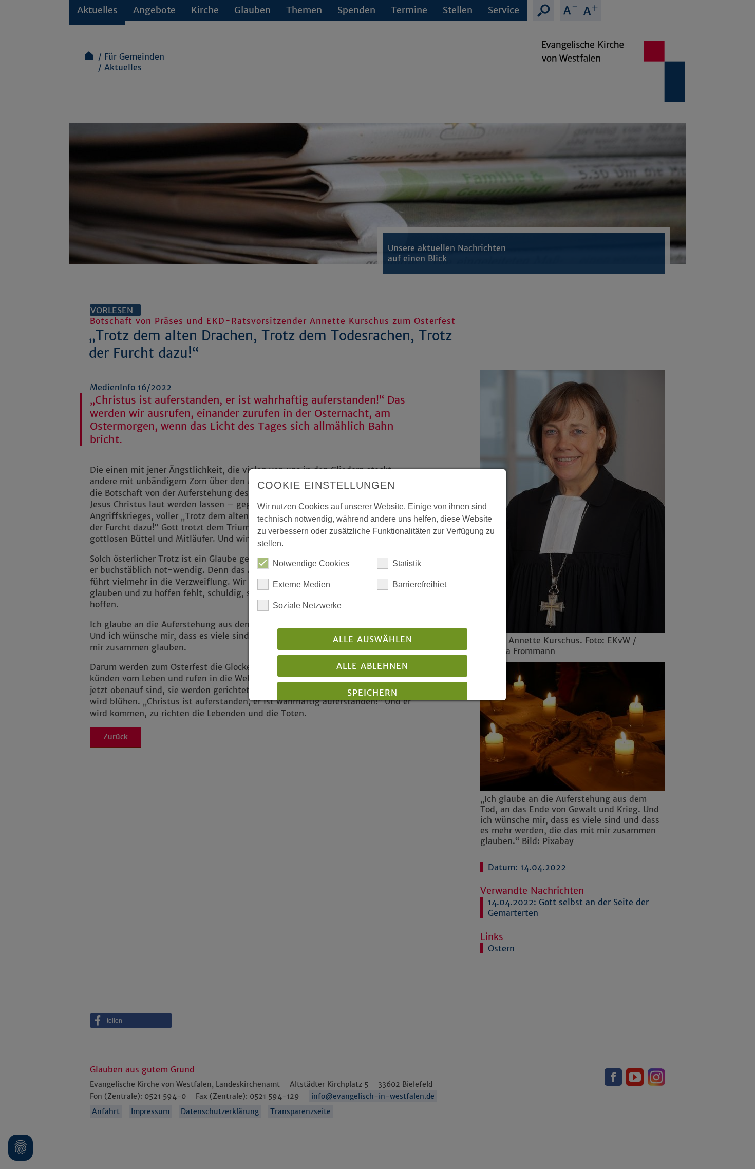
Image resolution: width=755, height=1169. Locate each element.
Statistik (406, 563)
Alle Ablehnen (372, 666)
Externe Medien (301, 584)
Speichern (372, 692)
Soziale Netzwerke (307, 605)
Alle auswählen (372, 639)
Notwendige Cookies (311, 563)
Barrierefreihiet (419, 584)
